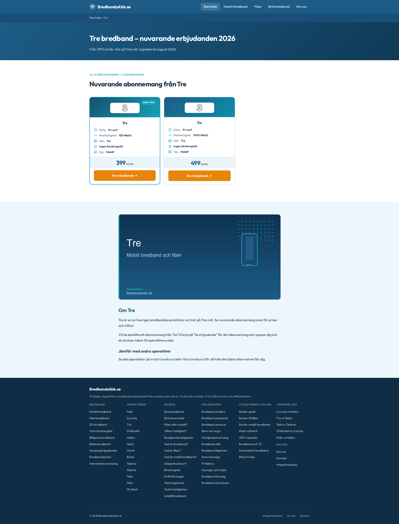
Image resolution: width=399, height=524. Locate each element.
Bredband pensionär (215, 418)
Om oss (301, 7)
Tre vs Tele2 (284, 418)
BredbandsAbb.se (114, 6)
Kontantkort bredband (253, 450)
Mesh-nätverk (248, 431)
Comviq (132, 418)
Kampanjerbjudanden (103, 450)
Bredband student (213, 412)
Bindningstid (172, 470)
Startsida (210, 7)
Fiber (258, 7)
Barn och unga (211, 431)
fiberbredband (193, 359)
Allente (131, 470)
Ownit (131, 450)
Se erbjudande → (125, 176)
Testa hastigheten (175, 489)
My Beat (132, 489)
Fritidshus (208, 463)
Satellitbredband (175, 496)
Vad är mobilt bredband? (180, 457)
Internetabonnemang (103, 463)
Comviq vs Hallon (287, 412)
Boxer (131, 457)
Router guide (247, 412)
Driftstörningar (174, 476)
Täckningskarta (174, 483)
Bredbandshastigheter (179, 438)
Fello (130, 412)
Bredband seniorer (214, 424)
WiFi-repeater (248, 438)
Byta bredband (278, 7)
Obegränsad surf (175, 463)
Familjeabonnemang (215, 438)
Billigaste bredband (102, 438)
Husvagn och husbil (214, 470)
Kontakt (281, 458)
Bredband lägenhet (214, 450)
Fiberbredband (99, 418)
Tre (129, 424)
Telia (130, 476)
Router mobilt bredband (254, 424)
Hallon (131, 438)
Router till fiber (248, 418)
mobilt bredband (162, 359)
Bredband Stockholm (215, 483)
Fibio (130, 483)
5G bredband (98, 424)
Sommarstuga (211, 457)
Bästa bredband (99, 444)
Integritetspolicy (287, 464)
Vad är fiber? (172, 450)
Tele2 (130, 444)
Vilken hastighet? (175, 431)
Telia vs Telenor (286, 424)
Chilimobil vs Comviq (289, 431)
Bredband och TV (250, 444)
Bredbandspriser (100, 457)
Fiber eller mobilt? (176, 424)
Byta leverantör (174, 418)
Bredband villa (211, 444)
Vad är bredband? (176, 444)
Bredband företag (213, 476)
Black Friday (247, 457)
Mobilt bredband (236, 7)
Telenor (132, 463)
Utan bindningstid (100, 431)
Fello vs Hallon (285, 438)
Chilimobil (133, 431)
